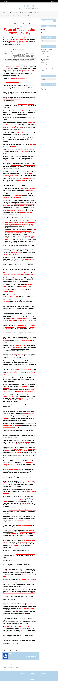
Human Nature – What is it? (48, 68)
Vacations (15, 12)
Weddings (21, 12)
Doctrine (9, 21)
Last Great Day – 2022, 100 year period (29, 650)
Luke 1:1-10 (45, 64)
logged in (9, 667)
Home (3, 12)
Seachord (29, 5)
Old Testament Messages (26, 21)
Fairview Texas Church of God (32, 12)
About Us (9, 12)
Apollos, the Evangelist (47, 49)
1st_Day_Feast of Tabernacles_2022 (11, 650)
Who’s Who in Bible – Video (48, 32)
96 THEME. (31, 679)
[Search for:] (48, 20)
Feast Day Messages (16, 21)
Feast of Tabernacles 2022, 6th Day (19, 24)
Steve (16, 26)
